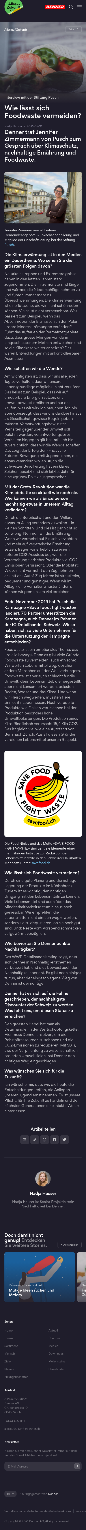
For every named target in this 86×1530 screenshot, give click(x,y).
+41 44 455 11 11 (14, 1421)
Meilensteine (57, 1361)
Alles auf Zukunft (15, 29)
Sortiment (11, 1346)
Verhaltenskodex (15, 1511)
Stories (9, 1369)
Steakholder (57, 1377)
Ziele (7, 1361)
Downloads (56, 1353)
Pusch (9, 245)
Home (8, 1330)
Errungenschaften (16, 1377)
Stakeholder (57, 1369)
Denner (53, 1494)
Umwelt (9, 1338)
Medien (53, 1346)
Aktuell (53, 1330)
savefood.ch (41, 863)
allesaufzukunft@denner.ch (22, 1428)
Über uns (54, 1338)
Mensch (9, 1353)
